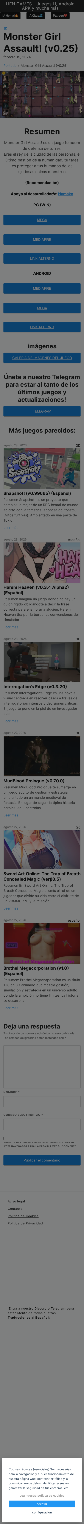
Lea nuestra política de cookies (42, 1495)
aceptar (42, 1504)
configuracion (42, 1512)
